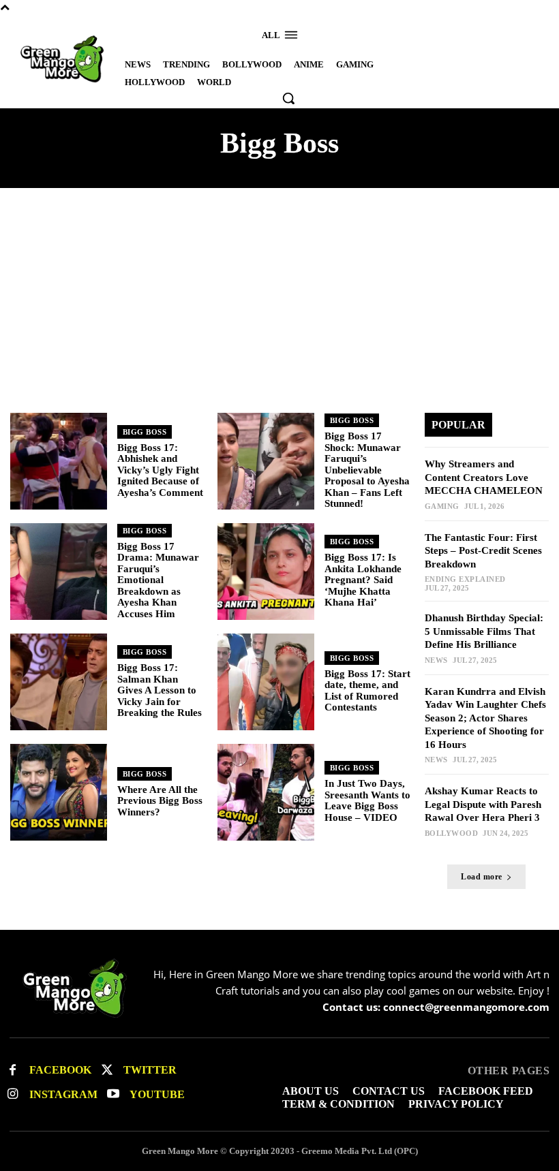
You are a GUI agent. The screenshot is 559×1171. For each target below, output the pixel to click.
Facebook (60, 1070)
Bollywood (452, 833)
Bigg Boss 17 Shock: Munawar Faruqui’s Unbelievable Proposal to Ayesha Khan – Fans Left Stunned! (367, 470)
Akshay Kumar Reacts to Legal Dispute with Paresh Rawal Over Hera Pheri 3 (483, 804)
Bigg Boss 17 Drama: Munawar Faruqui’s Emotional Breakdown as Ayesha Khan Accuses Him (158, 580)
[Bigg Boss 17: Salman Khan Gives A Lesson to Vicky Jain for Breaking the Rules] (58, 682)
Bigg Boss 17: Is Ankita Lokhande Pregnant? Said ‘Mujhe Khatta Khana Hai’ (363, 580)
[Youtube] (112, 1094)
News (436, 660)
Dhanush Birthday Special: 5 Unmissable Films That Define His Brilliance (484, 631)
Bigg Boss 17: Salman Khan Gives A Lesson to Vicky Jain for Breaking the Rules (159, 690)
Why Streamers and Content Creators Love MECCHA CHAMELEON (484, 477)
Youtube (157, 1094)
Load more (481, 876)
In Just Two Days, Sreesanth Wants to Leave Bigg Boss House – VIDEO (367, 800)
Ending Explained (465, 579)
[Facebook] (12, 1070)
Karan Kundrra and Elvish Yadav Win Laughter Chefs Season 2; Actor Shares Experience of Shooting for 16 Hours (485, 718)
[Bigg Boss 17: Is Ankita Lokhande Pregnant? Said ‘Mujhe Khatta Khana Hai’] (265, 571)
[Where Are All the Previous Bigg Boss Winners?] (58, 792)
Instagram (63, 1094)
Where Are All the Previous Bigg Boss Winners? (159, 800)
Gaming (442, 506)
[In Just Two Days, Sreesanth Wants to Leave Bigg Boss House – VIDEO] (265, 792)
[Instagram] (12, 1094)
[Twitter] (106, 1070)
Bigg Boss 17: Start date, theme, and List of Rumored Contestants (367, 690)
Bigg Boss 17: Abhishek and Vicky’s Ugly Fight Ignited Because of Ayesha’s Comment (160, 470)
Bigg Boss (145, 432)
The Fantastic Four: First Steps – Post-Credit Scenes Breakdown (483, 550)
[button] (288, 98)
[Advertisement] (279, 310)
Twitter (150, 1070)
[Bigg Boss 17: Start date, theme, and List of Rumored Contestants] (265, 682)
